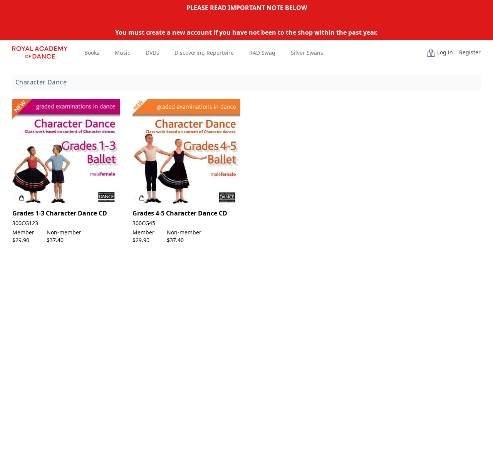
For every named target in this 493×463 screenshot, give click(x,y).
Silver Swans (307, 52)
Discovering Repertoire (204, 52)
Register (470, 52)
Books (91, 52)
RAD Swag (262, 52)
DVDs (152, 52)
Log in (445, 52)
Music (122, 52)
